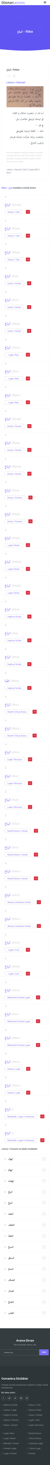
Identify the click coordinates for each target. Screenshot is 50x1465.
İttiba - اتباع (6, 187)
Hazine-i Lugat (13, 1069)
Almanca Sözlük (10, 1405)
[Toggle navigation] (45, 2)
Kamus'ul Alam (34, 1410)
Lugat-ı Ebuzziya (14, 759)
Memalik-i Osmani (11, 1443)
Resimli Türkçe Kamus (17, 712)
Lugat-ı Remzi (14, 545)
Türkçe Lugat (34, 1448)
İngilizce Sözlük (14, 616)
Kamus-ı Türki (14, 212)
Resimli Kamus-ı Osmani (17, 831)
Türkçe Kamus (34, 1438)
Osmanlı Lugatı (9, 1448)
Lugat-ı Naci (14, 355)
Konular (31, 1453)
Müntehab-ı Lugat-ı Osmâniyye (20, 1116)
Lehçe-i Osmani (16, 82)
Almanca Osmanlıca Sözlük (19, 902)
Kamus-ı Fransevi (14, 498)
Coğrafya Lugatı (35, 1443)
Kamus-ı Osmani (14, 426)
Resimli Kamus (34, 1433)
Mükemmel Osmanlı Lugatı (18, 997)
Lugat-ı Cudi (13, 950)
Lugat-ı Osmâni (10, 1453)
